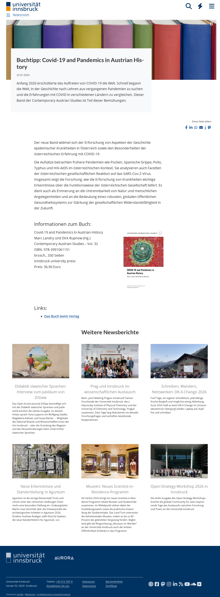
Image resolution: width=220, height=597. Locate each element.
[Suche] (188, 6)
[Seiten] (211, 6)
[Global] (200, 6)
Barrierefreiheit (114, 581)
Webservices (30, 594)
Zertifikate (111, 585)
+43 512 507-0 (64, 581)
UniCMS (20, 594)
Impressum (88, 581)
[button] (186, 127)
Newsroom (21, 15)
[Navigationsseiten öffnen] (8, 15)
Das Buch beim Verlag (61, 316)
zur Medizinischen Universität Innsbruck (53, 594)
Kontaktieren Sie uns (58, 585)
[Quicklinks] (200, 6)
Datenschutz (89, 585)
